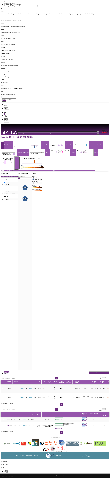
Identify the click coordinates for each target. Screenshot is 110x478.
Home (103, 127)
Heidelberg (3, 79)
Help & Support (7, 472)
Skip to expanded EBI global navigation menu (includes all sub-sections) (21, 6)
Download (104, 128)
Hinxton (2, 85)
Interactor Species (8, 144)
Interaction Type (69, 144)
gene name (57, 419)
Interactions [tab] (6, 372)
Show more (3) (58, 428)
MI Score (17, 163)
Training (6, 118)
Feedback (104, 132)
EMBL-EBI (6, 122)
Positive (96, 152)
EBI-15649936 (102, 397)
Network (8, 170)
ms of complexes (76, 397)
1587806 (85, 388)
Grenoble (3, 68)
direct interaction (94, 388)
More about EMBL (6, 53)
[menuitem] (105, 127)
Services (6, 120)
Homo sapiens (49, 388)
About (103, 130)
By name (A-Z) (7, 471)
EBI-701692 (12, 419)
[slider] (22, 167)
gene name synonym (59, 417)
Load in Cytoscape (13, 176)
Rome (2, 91)
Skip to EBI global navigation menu (12, 4)
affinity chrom (77, 388)
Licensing (84, 455)
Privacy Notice (79, 475)
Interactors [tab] (6, 373)
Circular (7, 184)
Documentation (105, 131)
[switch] (35, 145)
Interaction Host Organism (23, 152)
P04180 (34, 388)
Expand (7, 191)
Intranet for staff (4, 464)
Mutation (48, 152)
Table (54, 170)
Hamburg (3, 74)
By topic (6, 470)
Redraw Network (4, 176)
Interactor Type (45, 144)
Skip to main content (8, 1)
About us (6, 116)
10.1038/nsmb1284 (85, 396)
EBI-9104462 (102, 388)
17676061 (85, 398)
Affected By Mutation (10, 193)
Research (6, 119)
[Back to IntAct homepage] (9, 133)
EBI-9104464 (13, 425)
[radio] (5, 161)
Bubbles (7, 185)
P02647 (25, 388)
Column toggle (99, 372)
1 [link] (56, 378)
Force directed (8, 182)
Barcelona (3, 62)
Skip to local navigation (9, 3)
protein (39, 388)
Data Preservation (87, 456)
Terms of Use (88, 475)
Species (7, 199)
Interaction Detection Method (96, 144)
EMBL (3, 11)
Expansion (73, 152)
